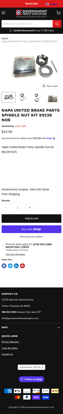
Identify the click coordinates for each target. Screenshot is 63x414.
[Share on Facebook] (4, 265)
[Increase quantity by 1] (30, 207)
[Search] (57, 23)
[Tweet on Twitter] (10, 265)
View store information (15, 254)
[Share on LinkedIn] (16, 265)
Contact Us (7, 354)
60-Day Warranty (10, 342)
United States (30, 367)
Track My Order (10, 348)
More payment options (31, 236)
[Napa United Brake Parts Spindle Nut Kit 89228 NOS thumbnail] (8, 97)
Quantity (6, 200)
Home (5, 38)
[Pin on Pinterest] (22, 265)
